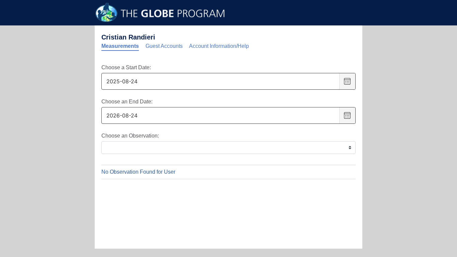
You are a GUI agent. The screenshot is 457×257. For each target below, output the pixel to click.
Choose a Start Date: (126, 67)
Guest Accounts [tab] (164, 46)
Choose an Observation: (130, 136)
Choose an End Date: (127, 101)
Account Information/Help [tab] (219, 46)
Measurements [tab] (120, 46)
